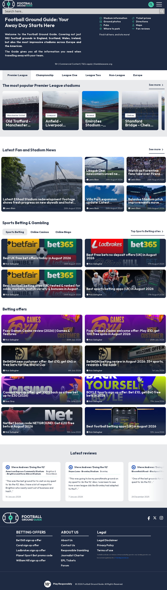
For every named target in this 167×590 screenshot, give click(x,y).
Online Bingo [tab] (63, 232)
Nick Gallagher (12, 264)
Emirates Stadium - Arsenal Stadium (100, 123)
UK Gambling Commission (121, 558)
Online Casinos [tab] (39, 232)
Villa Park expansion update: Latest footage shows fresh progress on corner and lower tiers (104, 201)
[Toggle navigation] (159, 4)
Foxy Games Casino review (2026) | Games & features (36, 332)
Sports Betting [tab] (15, 232)
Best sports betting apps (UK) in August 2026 (120, 288)
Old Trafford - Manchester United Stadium (20, 123)
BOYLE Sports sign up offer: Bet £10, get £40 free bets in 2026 (123, 394)
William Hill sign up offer (31, 560)
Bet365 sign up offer (28, 540)
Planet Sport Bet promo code (34, 555)
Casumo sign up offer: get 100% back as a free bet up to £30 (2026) (40, 394)
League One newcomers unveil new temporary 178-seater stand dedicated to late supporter (103, 172)
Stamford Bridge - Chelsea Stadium (140, 123)
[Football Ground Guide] (17, 4)
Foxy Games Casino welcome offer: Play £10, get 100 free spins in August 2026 (122, 332)
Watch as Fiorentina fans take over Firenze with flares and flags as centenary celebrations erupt (146, 172)
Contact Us (68, 545)
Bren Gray (10, 401)
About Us (67, 540)
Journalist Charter (72, 555)
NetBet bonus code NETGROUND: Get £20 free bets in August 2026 (38, 424)
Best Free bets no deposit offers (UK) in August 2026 (121, 256)
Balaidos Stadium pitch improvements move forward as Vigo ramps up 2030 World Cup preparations (145, 201)
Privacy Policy (105, 545)
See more (155, 84)
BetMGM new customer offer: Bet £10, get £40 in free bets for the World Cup (39, 363)
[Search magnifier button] (162, 11)
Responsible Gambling (75, 550)
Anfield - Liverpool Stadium (54, 123)
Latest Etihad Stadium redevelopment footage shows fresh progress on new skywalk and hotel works (39, 201)
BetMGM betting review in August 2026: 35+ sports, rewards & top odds (124, 363)
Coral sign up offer (27, 545)
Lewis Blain (10, 208)
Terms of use (105, 550)
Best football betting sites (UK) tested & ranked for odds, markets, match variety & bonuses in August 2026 (41, 287)
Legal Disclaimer (107, 540)
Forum (65, 565)
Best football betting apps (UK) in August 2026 (121, 426)
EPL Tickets (68, 560)
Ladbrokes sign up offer (31, 550)
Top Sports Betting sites (146, 231)
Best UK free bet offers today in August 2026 (37, 258)
